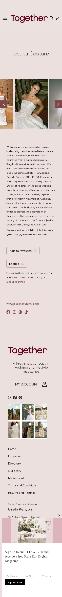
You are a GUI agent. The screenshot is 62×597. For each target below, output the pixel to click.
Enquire (14, 263)
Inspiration (14, 456)
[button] (14, 412)
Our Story (14, 470)
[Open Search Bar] (51, 18)
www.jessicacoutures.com (22, 303)
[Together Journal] (29, 18)
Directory (14, 463)
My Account (16, 478)
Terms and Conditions (22, 485)
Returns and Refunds (21, 492)
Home (12, 449)
